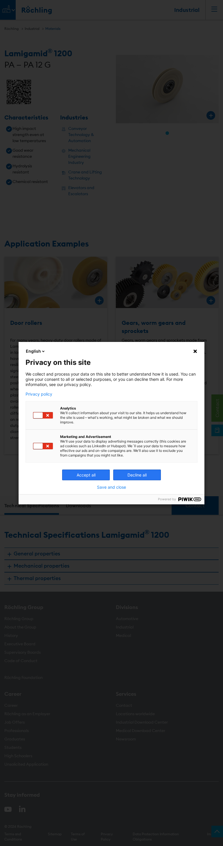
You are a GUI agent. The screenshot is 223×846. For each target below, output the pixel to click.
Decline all (137, 474)
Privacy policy (39, 394)
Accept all (86, 474)
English (33, 351)
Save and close (111, 487)
